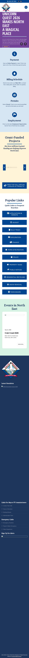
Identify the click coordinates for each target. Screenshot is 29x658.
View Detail (20, 344)
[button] (4, 167)
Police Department (7, 529)
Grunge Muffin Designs (16, 656)
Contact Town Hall (7, 505)
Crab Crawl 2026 (11, 333)
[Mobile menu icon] (26, 7)
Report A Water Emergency (9, 526)
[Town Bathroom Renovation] (9, 167)
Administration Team (8, 515)
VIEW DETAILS (6, 46)
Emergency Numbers (8, 522)
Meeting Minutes (7, 512)
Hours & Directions (7, 509)
